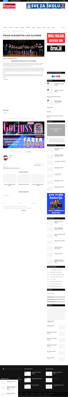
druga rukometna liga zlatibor (13, 118)
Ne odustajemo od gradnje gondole (59, 84)
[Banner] (56, 301)
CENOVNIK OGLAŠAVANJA (34, 0)
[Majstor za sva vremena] (3, 382)
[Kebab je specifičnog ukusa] (50, 188)
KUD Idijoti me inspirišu (58, 167)
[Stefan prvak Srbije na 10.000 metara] (9, 178)
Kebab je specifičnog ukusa (59, 186)
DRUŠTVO (11, 27)
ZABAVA (45, 393)
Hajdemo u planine (50, 357)
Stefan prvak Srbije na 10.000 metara (9, 185)
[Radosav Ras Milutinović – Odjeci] (49, 374)
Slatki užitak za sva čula (58, 180)
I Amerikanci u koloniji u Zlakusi (58, 91)
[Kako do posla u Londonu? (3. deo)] (62, 334)
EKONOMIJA (28, 27)
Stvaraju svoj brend (58, 174)
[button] (8, 1)
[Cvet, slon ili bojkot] (27, 386)
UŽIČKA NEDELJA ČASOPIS (46, 0)
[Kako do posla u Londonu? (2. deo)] (62, 340)
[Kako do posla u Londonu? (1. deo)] (62, 346)
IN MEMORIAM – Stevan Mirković (57, 269)
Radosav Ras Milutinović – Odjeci (56, 129)
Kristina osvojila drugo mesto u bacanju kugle (58, 228)
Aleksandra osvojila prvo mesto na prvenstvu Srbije (12, 387)
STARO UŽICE (33, 393)
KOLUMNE (22, 27)
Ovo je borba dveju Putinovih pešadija (57, 101)
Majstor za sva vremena (11, 381)
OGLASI (40, 0)
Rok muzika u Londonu (51, 351)
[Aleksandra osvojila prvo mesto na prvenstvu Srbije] (3, 387)
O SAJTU (28, 0)
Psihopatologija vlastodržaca (58, 384)
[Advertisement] (34, 18)
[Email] (64, 1)
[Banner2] (56, 299)
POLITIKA (16, 27)
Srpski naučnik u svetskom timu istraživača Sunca (55, 116)
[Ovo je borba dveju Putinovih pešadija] (50, 102)
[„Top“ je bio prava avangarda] (50, 163)
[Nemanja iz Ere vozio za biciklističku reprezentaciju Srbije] (50, 261)
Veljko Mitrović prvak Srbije (24, 184)
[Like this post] (25, 151)
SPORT (48, 27)
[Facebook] (59, 1)
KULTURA (38, 27)
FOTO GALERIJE (51, 393)
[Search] (64, 27)
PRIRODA (21, 393)
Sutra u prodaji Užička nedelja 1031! (56, 276)
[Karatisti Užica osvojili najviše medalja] (37, 178)
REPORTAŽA (27, 393)
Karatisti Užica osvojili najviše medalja (37, 185)
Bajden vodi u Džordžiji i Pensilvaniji (53, 96)
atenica (5, 118)
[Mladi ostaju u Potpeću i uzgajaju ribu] (50, 150)
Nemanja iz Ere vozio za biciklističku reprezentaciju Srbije (59, 261)
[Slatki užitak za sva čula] (50, 182)
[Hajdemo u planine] (62, 359)
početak (4, 31)
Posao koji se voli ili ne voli (56, 283)
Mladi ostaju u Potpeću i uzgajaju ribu (58, 149)
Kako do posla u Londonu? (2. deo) (52, 339)
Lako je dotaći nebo (50, 325)
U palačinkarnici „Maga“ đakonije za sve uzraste (58, 155)
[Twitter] (60, 1)
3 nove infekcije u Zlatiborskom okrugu (57, 274)
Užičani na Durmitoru (58, 253)
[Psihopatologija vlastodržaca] (49, 386)
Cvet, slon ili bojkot (35, 384)
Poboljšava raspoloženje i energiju (56, 286)
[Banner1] (56, 297)
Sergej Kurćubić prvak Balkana (58, 222)
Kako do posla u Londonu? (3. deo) (52, 333)
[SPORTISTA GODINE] (3, 394)
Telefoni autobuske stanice (37, 378)
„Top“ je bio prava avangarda (59, 161)
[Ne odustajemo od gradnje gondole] (50, 85)
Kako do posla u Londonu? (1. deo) (52, 345)
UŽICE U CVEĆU (39, 393)
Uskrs (48, 274)
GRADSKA (5, 27)
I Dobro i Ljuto (50, 321)
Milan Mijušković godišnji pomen (17, 0)
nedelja (7, 37)
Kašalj (54, 279)
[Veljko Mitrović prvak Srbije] (23, 178)
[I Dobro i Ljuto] (56, 314)
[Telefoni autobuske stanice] (27, 380)
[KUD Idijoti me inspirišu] (50, 169)
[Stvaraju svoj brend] (50, 176)
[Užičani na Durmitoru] (50, 255)
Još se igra (49, 111)
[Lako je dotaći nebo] (62, 327)
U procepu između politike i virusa (56, 281)
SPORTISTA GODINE (11, 393)
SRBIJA (34, 27)
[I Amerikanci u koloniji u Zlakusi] (50, 92)
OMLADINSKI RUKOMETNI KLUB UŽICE (25, 118)
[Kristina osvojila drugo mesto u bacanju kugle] (50, 229)
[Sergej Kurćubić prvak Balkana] (50, 223)
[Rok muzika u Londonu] (62, 353)
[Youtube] (63, 1)
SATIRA (44, 27)
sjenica (33, 118)
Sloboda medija (50, 107)
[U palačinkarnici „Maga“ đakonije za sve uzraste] (50, 156)
